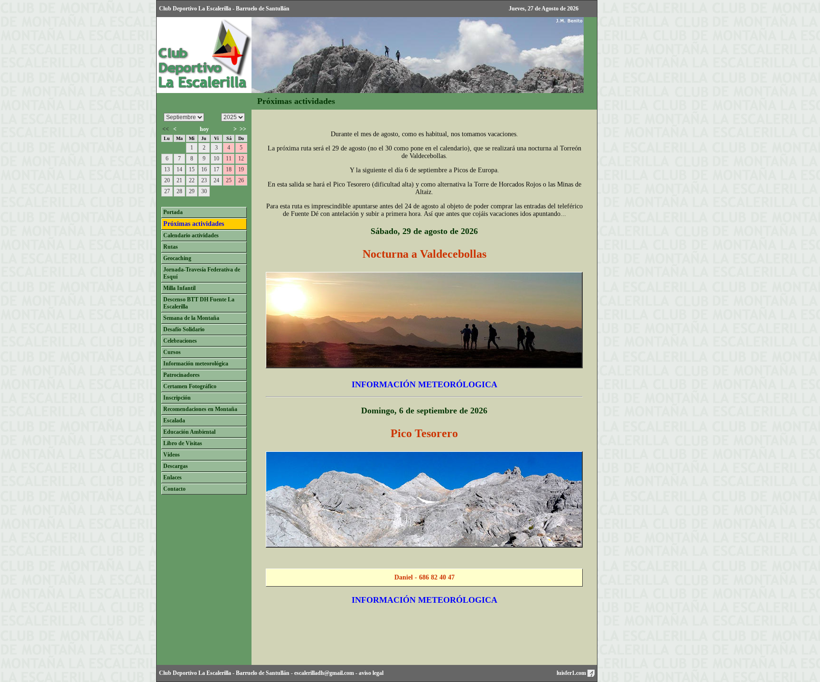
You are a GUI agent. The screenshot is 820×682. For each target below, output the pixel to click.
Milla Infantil (179, 288)
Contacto (174, 489)
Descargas (175, 466)
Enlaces (172, 477)
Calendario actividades (191, 235)
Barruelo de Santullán (262, 673)
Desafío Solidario (184, 329)
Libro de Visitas (182, 443)
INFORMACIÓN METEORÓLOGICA (424, 384)
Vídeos (171, 454)
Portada (173, 212)
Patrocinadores (181, 375)
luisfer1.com (572, 673)
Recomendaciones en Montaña (200, 409)
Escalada (174, 420)
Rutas (170, 246)
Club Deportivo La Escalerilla (195, 673)
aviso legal (371, 673)
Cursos (172, 352)
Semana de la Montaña (191, 318)
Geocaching (177, 258)
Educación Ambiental (189, 432)
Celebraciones (180, 340)
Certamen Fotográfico (189, 386)
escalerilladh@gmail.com (324, 673)
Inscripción (177, 397)
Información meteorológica (195, 363)
